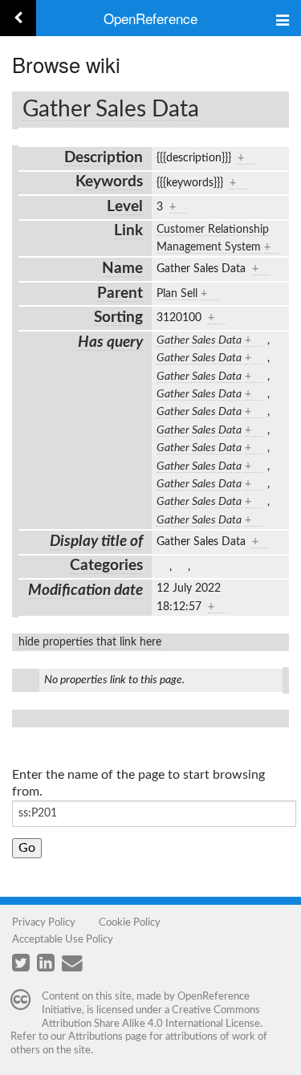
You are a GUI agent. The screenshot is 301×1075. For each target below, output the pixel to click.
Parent (120, 293)
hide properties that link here (89, 642)
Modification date (85, 590)
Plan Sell (177, 293)
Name (122, 268)
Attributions (95, 1036)
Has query (110, 342)
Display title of (96, 541)
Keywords (109, 181)
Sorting (118, 317)
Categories (106, 565)
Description (103, 157)
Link (128, 230)
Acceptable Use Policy (62, 939)
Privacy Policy (43, 922)
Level (125, 206)
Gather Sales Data (110, 109)
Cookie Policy (130, 922)
